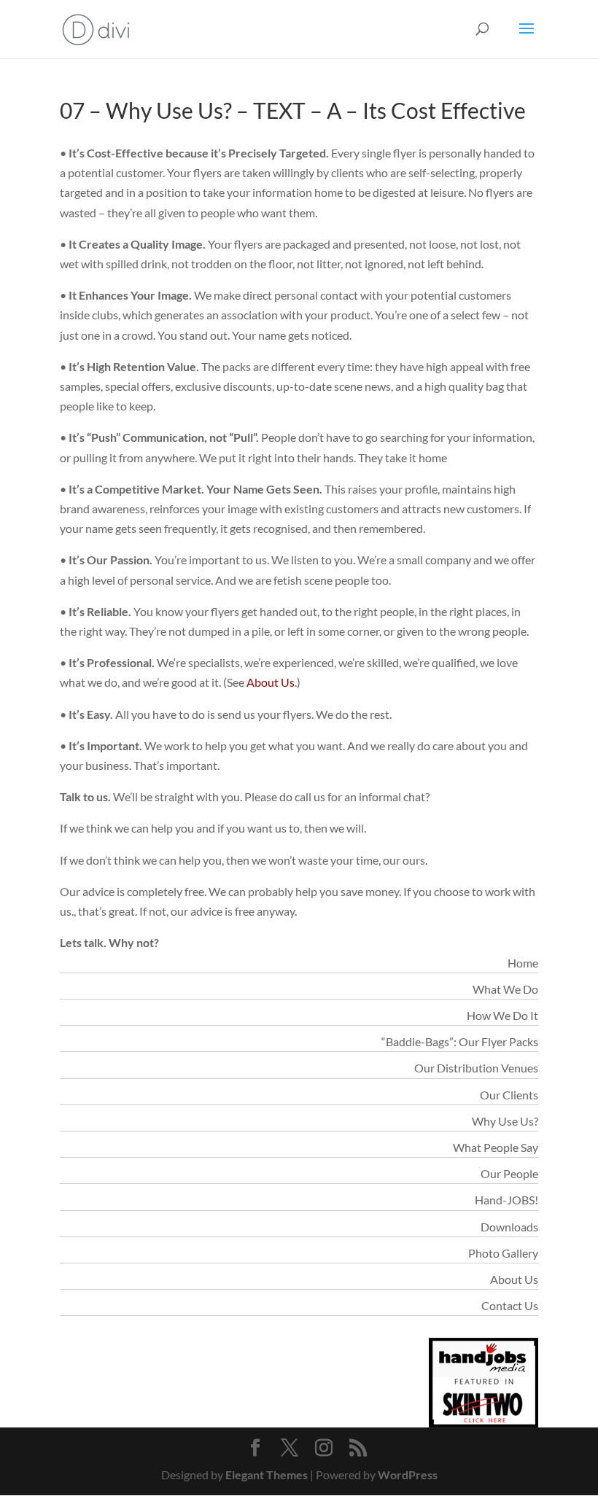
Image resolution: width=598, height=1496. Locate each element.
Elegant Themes (266, 1474)
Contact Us (509, 1305)
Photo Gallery (503, 1253)
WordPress (408, 1474)
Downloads (509, 1227)
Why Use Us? (505, 1121)
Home (523, 963)
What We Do (505, 989)
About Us (270, 682)
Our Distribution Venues (476, 1068)
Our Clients (509, 1095)
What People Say (495, 1147)
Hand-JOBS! (506, 1200)
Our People (509, 1173)
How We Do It (502, 1015)
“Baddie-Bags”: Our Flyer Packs (459, 1041)
